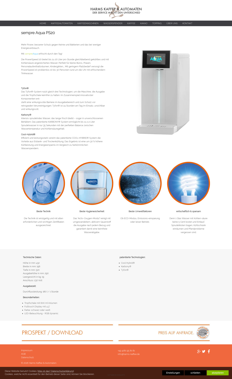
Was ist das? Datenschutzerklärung (55, 371)
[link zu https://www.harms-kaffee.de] (116, 10)
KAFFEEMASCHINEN (87, 23)
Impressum (26, 350)
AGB (23, 354)
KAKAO (143, 23)
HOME (43, 23)
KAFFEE (131, 23)
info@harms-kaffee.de (129, 354)
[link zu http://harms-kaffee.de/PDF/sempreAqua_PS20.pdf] (67, 332)
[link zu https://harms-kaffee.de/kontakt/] (164, 332)
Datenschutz (27, 357)
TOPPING (157, 23)
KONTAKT (187, 23)
